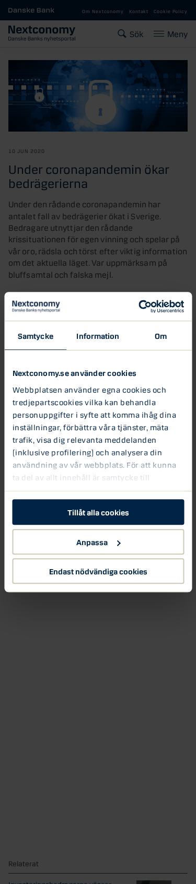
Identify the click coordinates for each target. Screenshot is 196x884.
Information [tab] (97, 335)
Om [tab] (161, 335)
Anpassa (92, 541)
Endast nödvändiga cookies (98, 570)
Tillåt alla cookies (98, 511)
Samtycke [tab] (35, 335)
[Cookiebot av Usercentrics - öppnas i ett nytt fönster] (139, 306)
